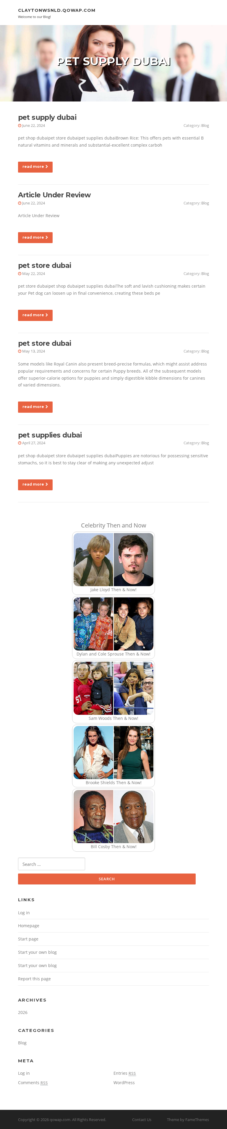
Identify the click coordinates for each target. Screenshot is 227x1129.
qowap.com (60, 1119)
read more (33, 166)
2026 (22, 1012)
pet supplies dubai (50, 435)
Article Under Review (54, 195)
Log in (24, 912)
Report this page (34, 978)
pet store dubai (44, 265)
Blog (205, 125)
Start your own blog (37, 952)
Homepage (28, 925)
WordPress (124, 1082)
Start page (28, 939)
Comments (33, 1082)
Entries (125, 1073)
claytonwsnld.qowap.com (56, 10)
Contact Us (141, 1119)
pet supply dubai (47, 117)
